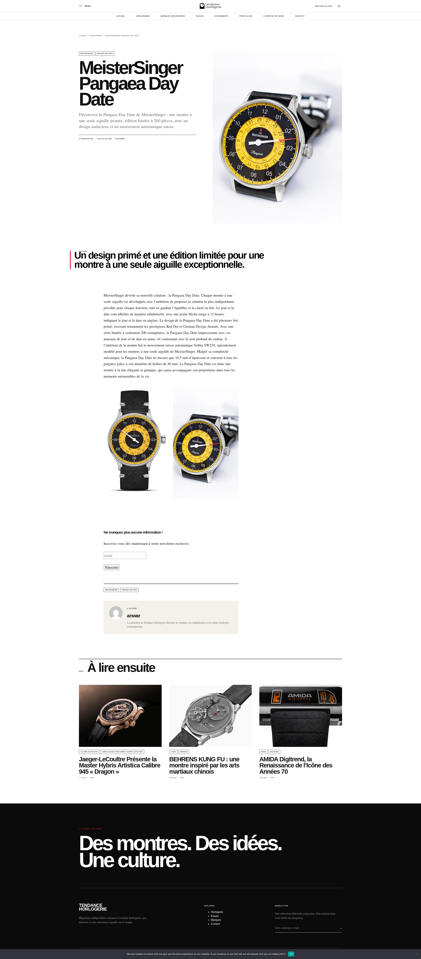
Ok (291, 954)
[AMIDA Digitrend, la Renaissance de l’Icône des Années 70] (300, 716)
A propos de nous (273, 16)
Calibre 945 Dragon (89, 752)
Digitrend (274, 752)
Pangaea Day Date (105, 53)
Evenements (222, 16)
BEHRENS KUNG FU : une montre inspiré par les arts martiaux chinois (204, 765)
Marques (216, 920)
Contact (300, 16)
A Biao (173, 752)
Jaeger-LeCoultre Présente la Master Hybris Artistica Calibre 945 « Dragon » (119, 765)
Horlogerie (143, 16)
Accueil (120, 16)
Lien (81, 266)
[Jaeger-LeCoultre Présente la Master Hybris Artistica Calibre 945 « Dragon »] (120, 716)
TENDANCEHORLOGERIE (93, 907)
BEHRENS (184, 752)
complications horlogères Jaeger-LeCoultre (122, 752)
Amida (263, 752)
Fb (80, 257)
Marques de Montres (173, 16)
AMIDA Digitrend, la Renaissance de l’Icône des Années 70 (295, 765)
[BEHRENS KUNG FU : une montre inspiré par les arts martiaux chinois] (210, 716)
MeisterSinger (86, 53)
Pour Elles (246, 16)
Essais (200, 16)
